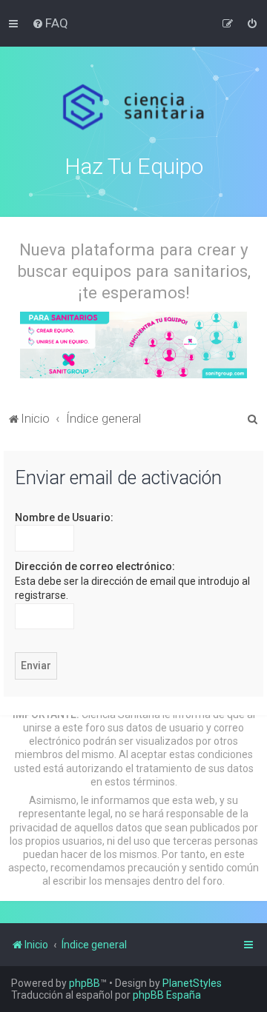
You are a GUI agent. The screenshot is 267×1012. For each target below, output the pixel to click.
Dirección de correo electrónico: (95, 566)
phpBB (84, 983)
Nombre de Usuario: (64, 517)
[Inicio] (134, 107)
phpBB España (167, 995)
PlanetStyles (192, 983)
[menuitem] (50, 23)
